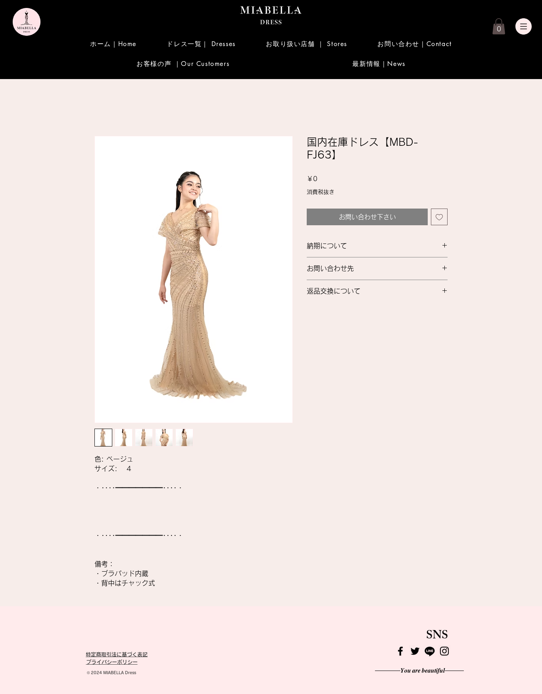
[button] (498, 26)
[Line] (430, 651)
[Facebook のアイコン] (400, 651)
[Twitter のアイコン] (415, 651)
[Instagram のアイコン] (444, 651)
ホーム (103, 107)
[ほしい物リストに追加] (439, 217)
